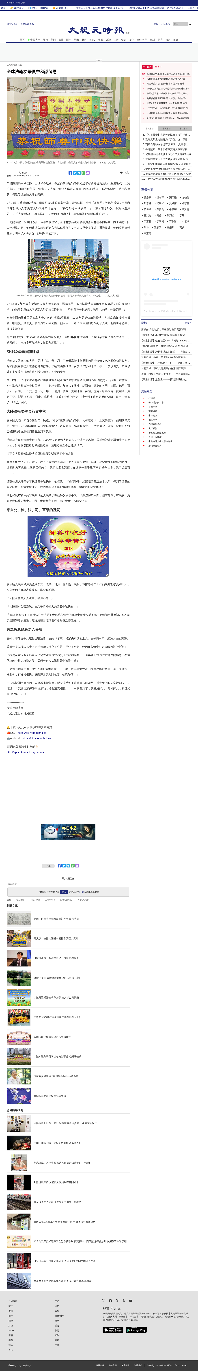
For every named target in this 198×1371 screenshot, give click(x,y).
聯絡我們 (113, 1365)
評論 (108, 39)
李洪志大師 (83, 899)
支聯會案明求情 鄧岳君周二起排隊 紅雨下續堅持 (169, 73)
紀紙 (152, 39)
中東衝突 (152, 415)
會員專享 (35, 39)
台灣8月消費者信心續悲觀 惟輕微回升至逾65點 (168, 88)
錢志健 (147, 203)
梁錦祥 (160, 203)
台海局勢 (152, 407)
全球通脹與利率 (156, 402)
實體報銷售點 (27, 24)
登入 (64, 892)
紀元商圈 (165, 24)
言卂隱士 (174, 221)
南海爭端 (152, 411)
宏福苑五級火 (154, 445)
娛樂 (175, 39)
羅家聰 (185, 203)
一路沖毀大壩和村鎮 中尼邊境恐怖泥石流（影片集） (168, 179)
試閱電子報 (12, 24)
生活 (116, 39)
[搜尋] (190, 24)
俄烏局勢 (152, 420)
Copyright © (152, 1365)
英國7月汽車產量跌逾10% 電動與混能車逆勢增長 (168, 103)
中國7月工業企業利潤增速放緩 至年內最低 (167, 93)
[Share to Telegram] (79, 173)
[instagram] (103, 1300)
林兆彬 (147, 215)
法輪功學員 (50, 899)
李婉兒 (160, 221)
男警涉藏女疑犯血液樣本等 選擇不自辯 (165, 83)
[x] (124, 1300)
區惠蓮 (147, 233)
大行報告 (152, 428)
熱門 (53, 39)
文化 (131, 39)
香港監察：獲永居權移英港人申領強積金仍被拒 (167, 149)
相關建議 (100, 1365)
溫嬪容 (157, 227)
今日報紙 (13, 1301)
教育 (168, 39)
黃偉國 (147, 209)
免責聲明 (125, 1365)
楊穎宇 (173, 209)
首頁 (22, 39)
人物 (11, 1350)
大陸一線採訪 (154, 437)
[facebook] (110, 1300)
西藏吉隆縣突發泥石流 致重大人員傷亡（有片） (166, 144)
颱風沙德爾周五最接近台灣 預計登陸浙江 (166, 98)
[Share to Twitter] (75, 173)
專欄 (100, 39)
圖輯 (57, 1340)
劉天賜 (173, 197)
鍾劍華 (160, 197)
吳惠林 (147, 221)
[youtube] (131, 1300)
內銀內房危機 (154, 424)
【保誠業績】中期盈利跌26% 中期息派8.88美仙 (169, 108)
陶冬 (146, 227)
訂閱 (82, 892)
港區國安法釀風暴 (157, 433)
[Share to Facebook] (70, 173)
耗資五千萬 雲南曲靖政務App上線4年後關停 (168, 118)
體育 (160, 39)
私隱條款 (138, 1365)
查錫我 (170, 227)
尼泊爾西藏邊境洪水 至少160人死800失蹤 (168, 154)
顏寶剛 (160, 209)
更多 (181, 227)
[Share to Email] (88, 173)
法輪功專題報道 (14, 64)
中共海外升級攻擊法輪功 (160, 441)
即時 (45, 39)
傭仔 (159, 215)
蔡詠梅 (185, 209)
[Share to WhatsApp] (83, 173)
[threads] (117, 1300)
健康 (123, 39)
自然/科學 (142, 39)
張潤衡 (170, 215)
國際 (76, 39)
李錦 (181, 215)
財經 (84, 39)
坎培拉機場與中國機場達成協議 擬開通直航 (167, 113)
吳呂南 (173, 203)
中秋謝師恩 (34, 899)
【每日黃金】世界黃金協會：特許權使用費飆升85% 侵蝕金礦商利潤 (167, 135)
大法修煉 (20, 899)
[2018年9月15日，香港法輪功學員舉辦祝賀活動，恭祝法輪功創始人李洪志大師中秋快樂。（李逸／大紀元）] (68, 118)
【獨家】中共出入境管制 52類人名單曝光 (168, 164)
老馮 (186, 221)
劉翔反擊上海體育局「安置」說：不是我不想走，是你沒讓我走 (167, 139)
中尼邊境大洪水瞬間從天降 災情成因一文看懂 (168, 169)
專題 (11, 1340)
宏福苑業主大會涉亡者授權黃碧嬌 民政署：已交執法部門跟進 (166, 159)
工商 (57, 1345)
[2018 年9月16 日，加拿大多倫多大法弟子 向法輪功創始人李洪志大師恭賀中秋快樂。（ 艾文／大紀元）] (68, 266)
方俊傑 (185, 197)
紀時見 (151, 398)
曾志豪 (147, 197)
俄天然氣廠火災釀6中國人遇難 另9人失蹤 (168, 174)
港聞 (60, 39)
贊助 (156, 24)
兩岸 (68, 39)
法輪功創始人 (66, 899)
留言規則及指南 (12, 884)
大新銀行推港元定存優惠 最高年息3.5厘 (166, 78)
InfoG (92, 39)
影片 (11, 1306)
